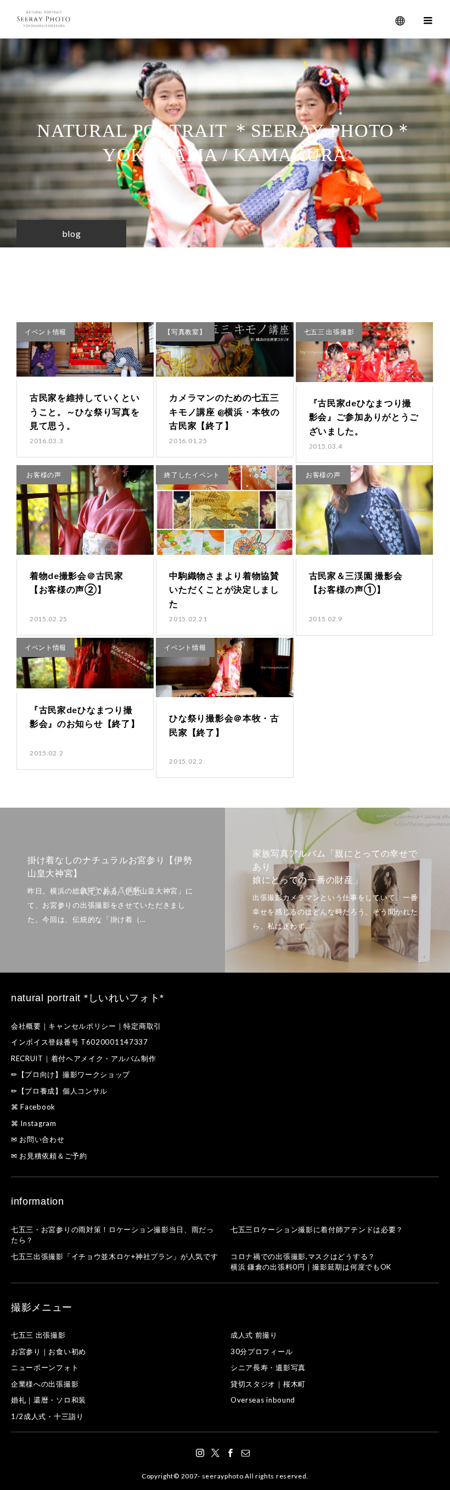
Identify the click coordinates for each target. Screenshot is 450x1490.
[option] (112, 890)
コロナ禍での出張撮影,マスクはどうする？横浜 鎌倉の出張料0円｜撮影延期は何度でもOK (310, 1262)
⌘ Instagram (34, 1123)
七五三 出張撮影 (329, 332)
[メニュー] (428, 19)
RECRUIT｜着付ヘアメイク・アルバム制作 (83, 1058)
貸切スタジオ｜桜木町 (268, 1383)
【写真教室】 (185, 332)
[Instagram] (200, 1452)
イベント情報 (45, 332)
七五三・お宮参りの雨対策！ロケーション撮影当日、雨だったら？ (112, 1235)
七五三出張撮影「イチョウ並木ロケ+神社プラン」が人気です (114, 1256)
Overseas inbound (262, 1399)
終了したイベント (192, 475)
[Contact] (245, 1452)
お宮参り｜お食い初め (48, 1351)
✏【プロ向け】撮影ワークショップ (70, 1074)
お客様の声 (43, 475)
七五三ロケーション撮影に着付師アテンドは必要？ (316, 1229)
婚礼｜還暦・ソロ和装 (48, 1399)
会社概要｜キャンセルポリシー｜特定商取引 (86, 1026)
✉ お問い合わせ (38, 1139)
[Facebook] (230, 1452)
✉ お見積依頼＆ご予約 (49, 1155)
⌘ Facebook (33, 1106)
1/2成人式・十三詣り (47, 1416)
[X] (215, 1452)
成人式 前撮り (254, 1335)
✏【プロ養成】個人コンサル (59, 1090)
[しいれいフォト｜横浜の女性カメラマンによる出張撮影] (43, 19)
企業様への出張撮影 (44, 1383)
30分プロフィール (261, 1351)
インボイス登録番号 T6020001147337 (79, 1042)
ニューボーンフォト (44, 1367)
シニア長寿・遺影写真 (268, 1367)
